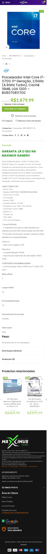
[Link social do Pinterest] (21, 135)
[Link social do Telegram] (27, 135)
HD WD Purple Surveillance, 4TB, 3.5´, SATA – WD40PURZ (34, 403)
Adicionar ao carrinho (15, 109)
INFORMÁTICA (15, 56)
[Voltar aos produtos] (6, 64)
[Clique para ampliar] (6, 47)
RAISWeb (24, 544)
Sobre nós (4, 466)
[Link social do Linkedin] (24, 135)
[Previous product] (3, 64)
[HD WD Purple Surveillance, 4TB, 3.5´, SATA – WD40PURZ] (34, 386)
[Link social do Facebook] (15, 135)
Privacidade (24, 466)
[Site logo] (23, 2)
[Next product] (9, 64)
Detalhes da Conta (9, 510)
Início (4, 56)
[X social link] (18, 135)
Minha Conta (7, 497)
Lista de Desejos (8, 506)
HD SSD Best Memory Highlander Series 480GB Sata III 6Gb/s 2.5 (12, 403)
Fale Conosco (33, 466)
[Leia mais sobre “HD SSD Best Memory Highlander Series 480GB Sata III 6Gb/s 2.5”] (19, 383)
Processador (7, 58)
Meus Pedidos (7, 501)
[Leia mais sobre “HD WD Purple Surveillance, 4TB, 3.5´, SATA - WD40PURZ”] (41, 383)
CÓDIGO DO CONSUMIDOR (15, 512)
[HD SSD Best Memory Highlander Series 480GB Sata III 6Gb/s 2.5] (12, 386)
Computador (29, 56)
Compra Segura (14, 466)
